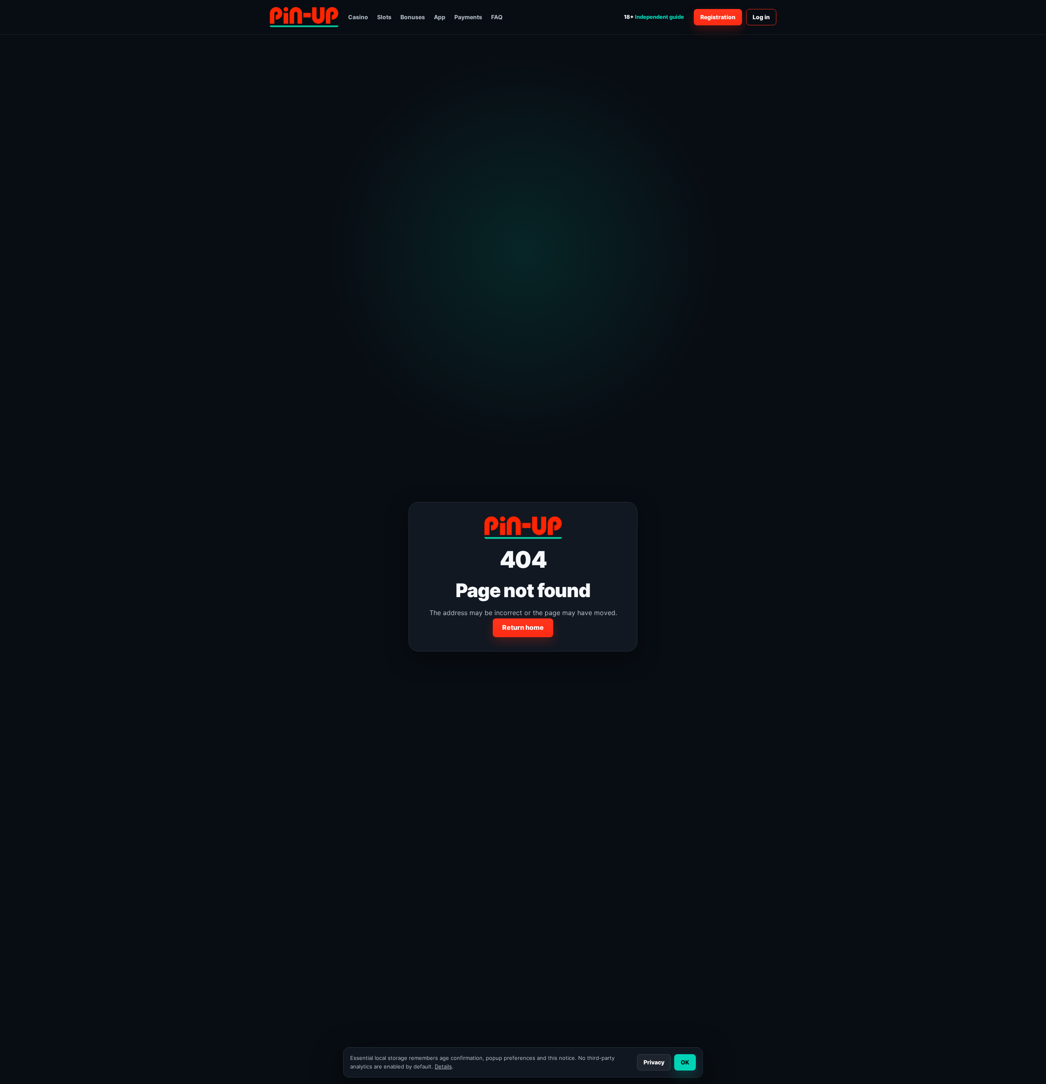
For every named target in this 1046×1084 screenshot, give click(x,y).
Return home (523, 627)
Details (443, 1066)
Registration (717, 16)
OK (685, 1062)
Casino (358, 16)
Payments (468, 16)
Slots (384, 16)
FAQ (497, 16)
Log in (761, 16)
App (439, 16)
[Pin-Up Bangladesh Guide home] (304, 17)
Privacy (654, 1062)
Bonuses (412, 16)
